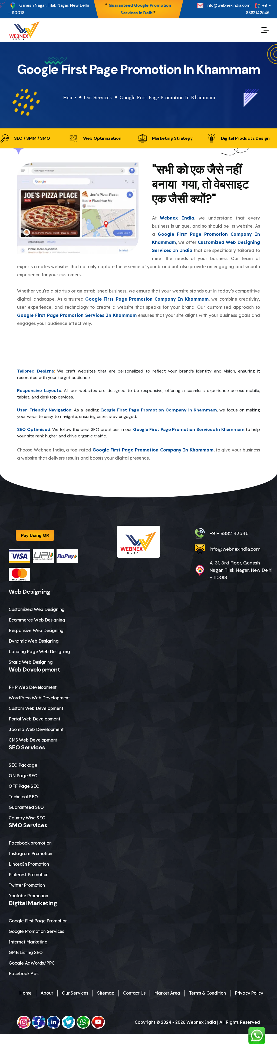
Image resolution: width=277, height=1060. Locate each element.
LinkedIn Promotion (29, 864)
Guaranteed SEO (26, 807)
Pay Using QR (35, 535)
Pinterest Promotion (28, 874)
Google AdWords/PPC (31, 963)
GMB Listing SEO (26, 952)
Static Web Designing (31, 662)
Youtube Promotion (28, 895)
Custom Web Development (36, 708)
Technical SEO (23, 796)
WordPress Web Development (39, 697)
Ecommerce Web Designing (37, 620)
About (47, 993)
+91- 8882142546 (258, 9)
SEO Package (23, 765)
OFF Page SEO (24, 786)
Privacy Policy (249, 993)
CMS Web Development (33, 740)
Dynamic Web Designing (34, 641)
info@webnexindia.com (228, 5)
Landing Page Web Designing (39, 651)
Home (69, 97)
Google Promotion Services (36, 931)
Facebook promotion (30, 843)
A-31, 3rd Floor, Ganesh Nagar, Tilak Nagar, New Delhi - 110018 (241, 570)
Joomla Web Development (36, 729)
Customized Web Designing (37, 609)
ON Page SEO (23, 775)
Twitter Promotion (27, 885)
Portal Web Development (34, 719)
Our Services (98, 97)
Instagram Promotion (30, 853)
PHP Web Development (33, 687)
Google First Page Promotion (38, 920)
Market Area (167, 993)
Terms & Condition (207, 993)
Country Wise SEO (27, 817)
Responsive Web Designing (36, 630)
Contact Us (134, 993)
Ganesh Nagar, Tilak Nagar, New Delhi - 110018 (48, 9)
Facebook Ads (23, 973)
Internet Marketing (28, 942)
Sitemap (105, 993)
